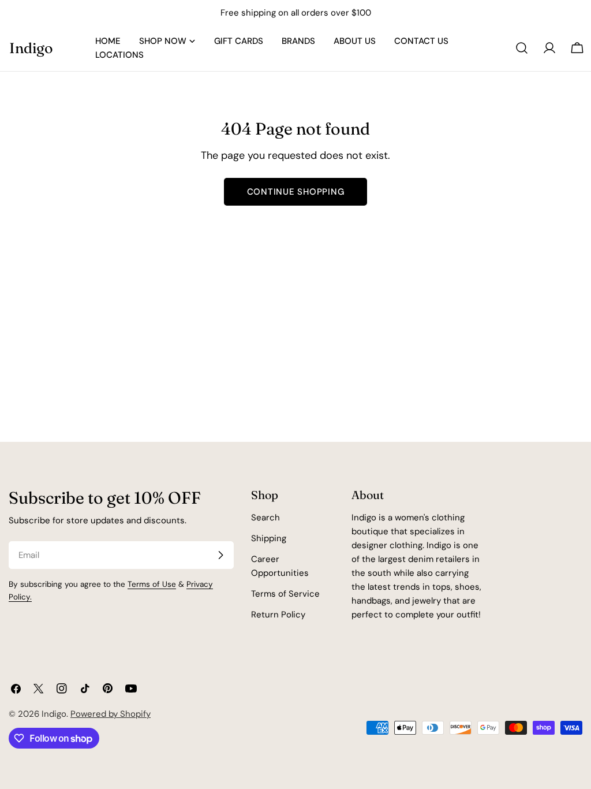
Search (265, 517)
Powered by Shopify (110, 714)
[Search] (521, 47)
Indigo (31, 48)
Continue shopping (296, 192)
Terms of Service (285, 594)
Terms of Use (152, 584)
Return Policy (278, 614)
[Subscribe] (220, 555)
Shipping (268, 538)
